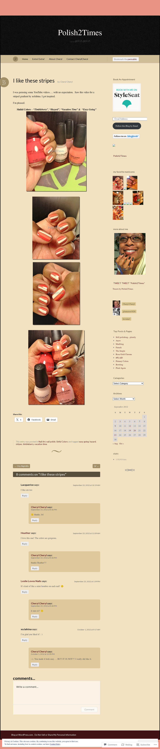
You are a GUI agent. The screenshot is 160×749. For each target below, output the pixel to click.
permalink (132, 59)
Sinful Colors (62, 441)
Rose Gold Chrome (124, 354)
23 (115, 435)
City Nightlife (21, 466)
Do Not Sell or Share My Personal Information (55, 735)
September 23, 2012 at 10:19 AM (86, 485)
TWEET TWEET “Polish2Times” (129, 283)
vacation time (41, 444)
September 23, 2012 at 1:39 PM (87, 581)
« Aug (115, 443)
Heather (25, 532)
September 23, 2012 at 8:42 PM (44, 509)
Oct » (121, 443)
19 (130, 430)
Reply (24, 495)
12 (130, 426)
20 (135, 430)
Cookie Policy (55, 744)
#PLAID (119, 357)
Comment (89, 709)
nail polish (50, 441)
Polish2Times (80, 32)
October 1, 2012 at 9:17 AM (88, 629)
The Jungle (120, 350)
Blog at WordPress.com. (22, 735)
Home (25, 59)
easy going (84, 441)
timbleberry (28, 444)
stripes (19, 444)
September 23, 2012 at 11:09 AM (86, 533)
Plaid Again (121, 368)
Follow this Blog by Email (127, 125)
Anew (118, 340)
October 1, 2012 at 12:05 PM (43, 654)
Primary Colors (122, 361)
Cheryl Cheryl (66, 82)
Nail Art (42, 441)
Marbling (120, 344)
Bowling (119, 364)
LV (96, 466)
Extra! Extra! (38, 59)
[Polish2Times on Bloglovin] (126, 137)
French (119, 347)
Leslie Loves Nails (31, 581)
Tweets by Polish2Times (123, 288)
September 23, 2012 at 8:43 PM (44, 558)
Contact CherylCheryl (77, 59)
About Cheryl (55, 59)
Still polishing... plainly (126, 337)
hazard (93, 441)
